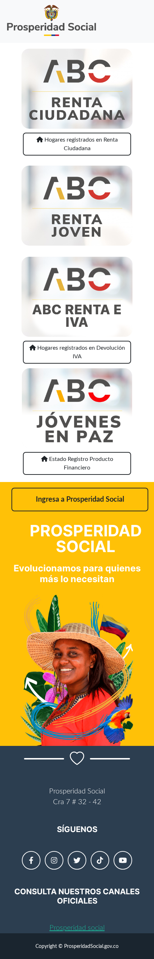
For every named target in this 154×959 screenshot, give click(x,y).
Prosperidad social (77, 927)
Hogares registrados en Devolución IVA (80, 352)
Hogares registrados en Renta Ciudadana (80, 144)
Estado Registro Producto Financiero (80, 463)
